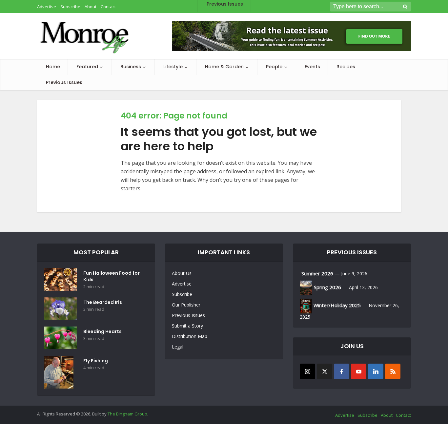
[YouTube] (358, 371)
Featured (87, 66)
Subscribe (182, 294)
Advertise (182, 284)
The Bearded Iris (102, 302)
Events (312, 66)
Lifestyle (173, 66)
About (387, 415)
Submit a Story (187, 326)
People (274, 66)
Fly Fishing (95, 360)
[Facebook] (341, 371)
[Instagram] (307, 371)
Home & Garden (224, 66)
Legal (177, 347)
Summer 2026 (317, 273)
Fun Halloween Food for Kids (111, 276)
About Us (182, 273)
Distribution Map (189, 336)
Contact (403, 415)
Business (130, 66)
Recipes (345, 66)
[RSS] (392, 371)
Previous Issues (64, 82)
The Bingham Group (127, 414)
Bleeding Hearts (102, 331)
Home (53, 66)
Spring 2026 (327, 287)
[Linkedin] (375, 371)
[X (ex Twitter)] (324, 371)
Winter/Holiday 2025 (337, 305)
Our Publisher (186, 305)
